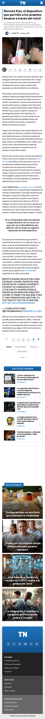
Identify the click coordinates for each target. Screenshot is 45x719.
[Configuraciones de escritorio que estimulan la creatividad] (22, 502)
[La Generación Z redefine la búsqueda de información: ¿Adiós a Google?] (22, 604)
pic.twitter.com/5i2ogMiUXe (18, 303)
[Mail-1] (36, 644)
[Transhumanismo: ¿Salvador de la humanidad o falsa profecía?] (9, 435)
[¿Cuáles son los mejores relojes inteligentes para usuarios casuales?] (22, 536)
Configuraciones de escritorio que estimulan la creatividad (22, 514)
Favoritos (7, 672)
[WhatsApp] (20, 69)
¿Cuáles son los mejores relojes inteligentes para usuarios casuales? (22, 546)
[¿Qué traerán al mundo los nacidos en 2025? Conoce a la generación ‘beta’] (22, 570)
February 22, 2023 (32, 311)
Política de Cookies (11, 668)
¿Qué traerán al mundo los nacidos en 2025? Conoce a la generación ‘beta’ (22, 580)
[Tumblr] (40, 69)
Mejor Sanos (9, 710)
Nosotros (7, 683)
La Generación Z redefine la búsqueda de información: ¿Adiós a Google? (23, 614)
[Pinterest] (25, 69)
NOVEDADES (22, 352)
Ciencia (21, 426)
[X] (10, 69)
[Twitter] (8, 644)
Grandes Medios (10, 703)
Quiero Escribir (9, 691)
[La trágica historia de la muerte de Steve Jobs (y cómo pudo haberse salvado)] (9, 421)
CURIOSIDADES (20, 347)
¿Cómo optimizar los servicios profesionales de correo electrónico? (28, 377)
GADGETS (34, 347)
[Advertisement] (22, 465)
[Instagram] (19, 644)
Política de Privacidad (12, 664)
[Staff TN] (7, 33)
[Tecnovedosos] (22, 3)
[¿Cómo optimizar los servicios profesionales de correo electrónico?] (9, 379)
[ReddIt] (35, 69)
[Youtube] (25, 644)
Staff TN (15, 33)
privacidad (28, 270)
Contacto (8, 687)
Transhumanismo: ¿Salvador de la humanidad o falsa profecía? (29, 434)
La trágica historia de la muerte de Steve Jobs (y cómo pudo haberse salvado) (27, 420)
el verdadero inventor (27, 187)
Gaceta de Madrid (11, 706)
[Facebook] (15, 69)
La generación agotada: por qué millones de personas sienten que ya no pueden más (29, 406)
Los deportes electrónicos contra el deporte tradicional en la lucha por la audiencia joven (28, 391)
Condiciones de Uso (11, 661)
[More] (38, 339)
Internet (21, 382)
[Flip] (30, 69)
